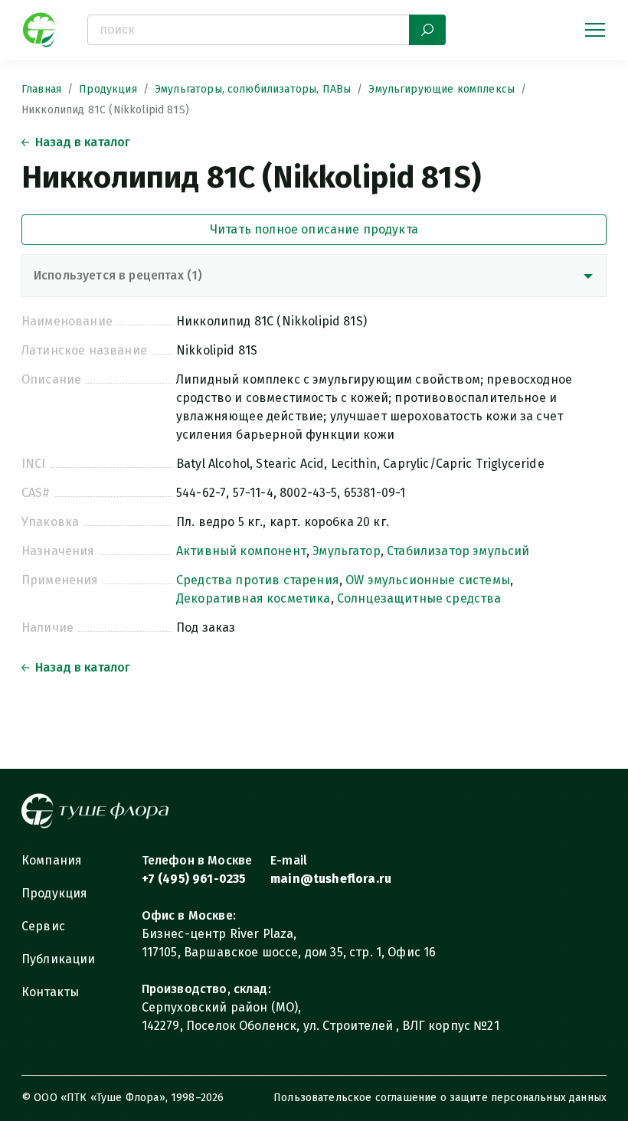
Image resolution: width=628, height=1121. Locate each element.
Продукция (107, 89)
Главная (41, 89)
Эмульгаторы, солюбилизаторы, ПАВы (253, 89)
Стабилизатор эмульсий (458, 551)
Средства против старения (257, 580)
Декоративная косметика (253, 598)
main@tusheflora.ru (330, 878)
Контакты (50, 992)
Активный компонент (241, 551)
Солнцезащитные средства (419, 598)
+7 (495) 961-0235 (194, 878)
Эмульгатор (346, 551)
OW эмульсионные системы (427, 580)
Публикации (58, 959)
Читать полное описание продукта (314, 229)
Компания (51, 860)
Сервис (43, 926)
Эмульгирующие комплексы (441, 89)
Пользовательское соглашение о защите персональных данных (440, 1097)
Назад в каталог (82, 142)
